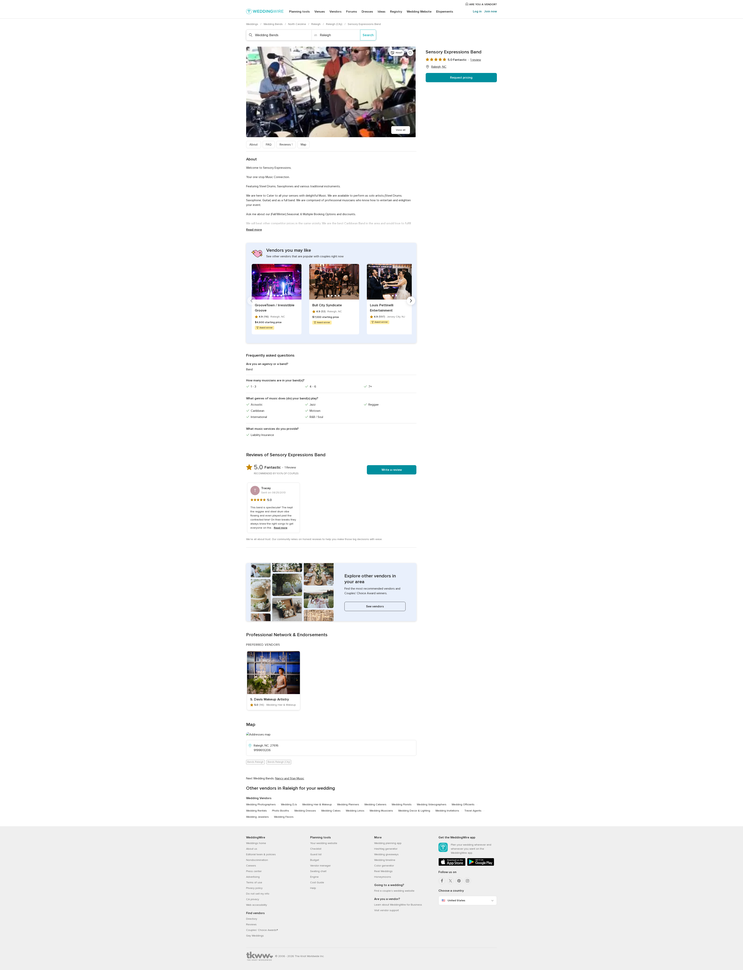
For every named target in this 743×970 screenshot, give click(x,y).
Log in (477, 11)
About (253, 144)
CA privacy (252, 899)
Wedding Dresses (305, 810)
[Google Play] (480, 865)
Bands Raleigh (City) (279, 762)
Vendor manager (320, 865)
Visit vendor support (386, 910)
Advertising (253, 876)
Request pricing (461, 78)
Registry (396, 12)
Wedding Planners (348, 804)
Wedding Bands (273, 24)
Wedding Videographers (431, 804)
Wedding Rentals (256, 810)
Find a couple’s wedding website (394, 890)
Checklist (315, 848)
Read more (254, 230)
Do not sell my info (257, 893)
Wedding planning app (387, 843)
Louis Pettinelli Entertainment (381, 307)
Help (313, 888)
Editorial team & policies (261, 854)
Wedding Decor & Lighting (414, 810)
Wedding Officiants (463, 804)
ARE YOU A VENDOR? (482, 4)
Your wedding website (323, 843)
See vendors (375, 606)
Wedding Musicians (381, 810)
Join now (490, 11)
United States (456, 900)
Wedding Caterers (375, 804)
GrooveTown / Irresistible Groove (274, 307)
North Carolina (297, 24)
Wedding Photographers (261, 804)
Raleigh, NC (438, 67)
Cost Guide (317, 882)
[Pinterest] (458, 880)
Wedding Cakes (331, 810)
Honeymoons (382, 876)
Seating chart (318, 871)
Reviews (286, 144)
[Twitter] (450, 880)
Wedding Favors (284, 816)
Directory (251, 918)
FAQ (268, 144)
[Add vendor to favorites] (410, 53)
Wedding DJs (289, 804)
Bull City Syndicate (327, 305)
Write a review (392, 470)
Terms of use (254, 882)
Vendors (336, 12)
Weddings (252, 24)
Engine (314, 876)
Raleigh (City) (334, 24)
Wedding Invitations (447, 810)
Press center (254, 871)
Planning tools (299, 12)
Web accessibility (256, 905)
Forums (351, 12)
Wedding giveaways (386, 854)
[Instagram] (467, 880)
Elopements (444, 12)
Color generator (384, 865)
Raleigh (316, 24)
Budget (314, 860)
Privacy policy (254, 888)
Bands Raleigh (255, 762)
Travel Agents (472, 810)
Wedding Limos (355, 810)
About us (251, 848)
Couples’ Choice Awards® (262, 930)
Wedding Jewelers (257, 816)
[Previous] (251, 300)
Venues (319, 12)
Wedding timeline (384, 860)
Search (368, 35)
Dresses (367, 12)
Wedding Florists (402, 804)
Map (303, 144)
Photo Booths (280, 810)
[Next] (411, 300)
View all (400, 130)
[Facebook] (441, 880)
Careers (251, 865)
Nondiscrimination (257, 860)
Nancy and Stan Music (289, 778)
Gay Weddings (255, 935)
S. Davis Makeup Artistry (269, 699)
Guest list (316, 854)
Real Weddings (383, 871)
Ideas (381, 12)
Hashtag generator (385, 848)
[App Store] (452, 865)
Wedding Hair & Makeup (317, 804)
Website (419, 12)
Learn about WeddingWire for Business (398, 904)
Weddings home (256, 843)
